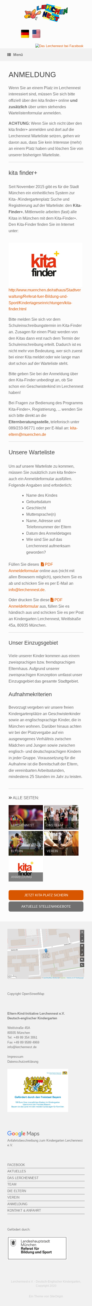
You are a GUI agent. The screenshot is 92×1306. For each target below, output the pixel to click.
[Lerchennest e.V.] (46, 13)
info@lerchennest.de (27, 590)
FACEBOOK (16, 1165)
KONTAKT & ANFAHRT (24, 1210)
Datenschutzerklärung (22, 1061)
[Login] (59, 46)
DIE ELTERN (16, 1191)
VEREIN (13, 1197)
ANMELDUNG (17, 1204)
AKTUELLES (16, 1171)
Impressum (15, 1057)
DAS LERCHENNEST (23, 1178)
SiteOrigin (56, 1296)
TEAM (11, 1184)
